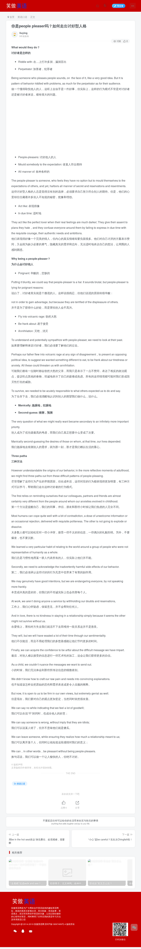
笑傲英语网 (39, 924)
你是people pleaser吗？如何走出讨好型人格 (48, 26)
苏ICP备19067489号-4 (55, 924)
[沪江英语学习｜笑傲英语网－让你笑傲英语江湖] (17, 5)
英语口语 (22, 17)
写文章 (120, 5)
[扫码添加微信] (134, 927)
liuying (23, 33)
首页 (11, 17)
